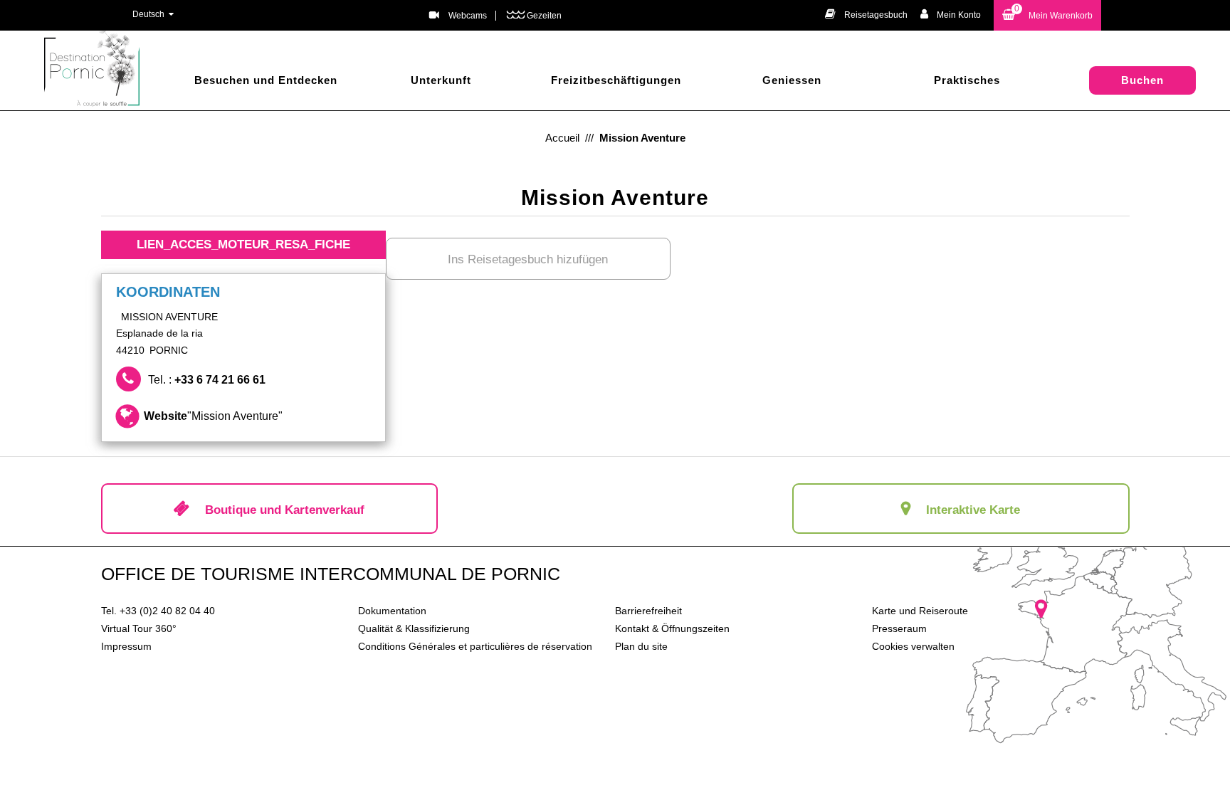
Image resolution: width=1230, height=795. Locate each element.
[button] (1047, 15)
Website (213, 416)
